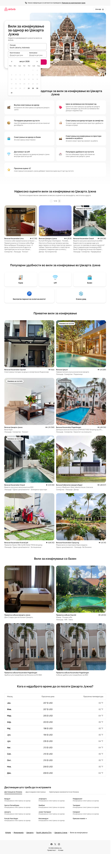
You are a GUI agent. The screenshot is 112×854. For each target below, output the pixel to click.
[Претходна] (51, 201)
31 (11, 93)
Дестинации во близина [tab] (13, 792)
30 (37, 88)
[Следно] (59, 201)
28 (29, 88)
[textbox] (18, 55)
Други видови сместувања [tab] (36, 792)
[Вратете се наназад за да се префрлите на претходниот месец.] (11, 61)
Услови (60, 850)
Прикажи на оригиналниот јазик (73, 3)
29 (33, 88)
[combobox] (27, 47)
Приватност (51, 850)
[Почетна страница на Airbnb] (10, 9)
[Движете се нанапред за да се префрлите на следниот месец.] (37, 61)
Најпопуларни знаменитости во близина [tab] (64, 792)
